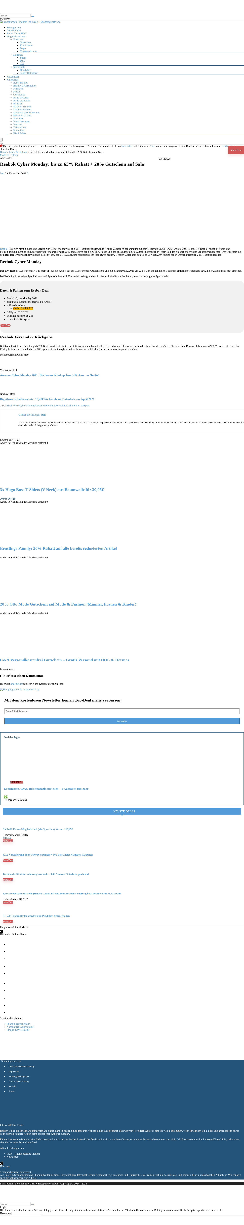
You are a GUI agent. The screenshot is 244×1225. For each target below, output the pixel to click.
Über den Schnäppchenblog (21, 1066)
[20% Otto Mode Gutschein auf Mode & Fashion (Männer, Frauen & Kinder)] (34, 597)
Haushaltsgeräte (21, 100)
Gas (22, 63)
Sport (86, 405)
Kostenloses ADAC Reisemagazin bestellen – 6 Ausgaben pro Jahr (46, 788)
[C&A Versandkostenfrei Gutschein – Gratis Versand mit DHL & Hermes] (34, 653)
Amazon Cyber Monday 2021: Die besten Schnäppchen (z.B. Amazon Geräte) (49, 375)
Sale (66, 405)
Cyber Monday (27, 405)
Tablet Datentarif (29, 73)
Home (3, 152)
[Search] (1, 143)
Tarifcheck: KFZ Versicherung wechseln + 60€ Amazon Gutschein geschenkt (46, 874)
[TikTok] (1, 931)
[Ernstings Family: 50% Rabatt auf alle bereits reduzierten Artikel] (34, 541)
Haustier (17, 103)
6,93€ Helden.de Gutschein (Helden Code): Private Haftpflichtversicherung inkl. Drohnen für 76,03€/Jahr (62, 893)
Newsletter (126, 146)
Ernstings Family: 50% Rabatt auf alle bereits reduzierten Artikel (58, 548)
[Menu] (1, 139)
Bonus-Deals (17, 33)
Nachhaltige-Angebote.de (20, 1026)
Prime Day (19, 130)
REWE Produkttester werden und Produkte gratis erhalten (36, 916)
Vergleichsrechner (16, 36)
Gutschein (40, 405)
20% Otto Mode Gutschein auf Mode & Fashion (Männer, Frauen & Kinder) (68, 604)
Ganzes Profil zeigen (29, 414)
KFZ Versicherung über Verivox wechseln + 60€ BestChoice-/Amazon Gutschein (48, 854)
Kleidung (50, 405)
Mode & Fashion (22, 109)
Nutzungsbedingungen (19, 1076)
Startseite (226, 146)
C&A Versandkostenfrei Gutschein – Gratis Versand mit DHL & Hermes (64, 660)
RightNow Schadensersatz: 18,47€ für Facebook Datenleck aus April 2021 (47, 399)
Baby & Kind (20, 82)
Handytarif (25, 70)
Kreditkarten (26, 45)
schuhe (71, 405)
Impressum (14, 1071)
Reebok (4, 248)
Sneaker (79, 405)
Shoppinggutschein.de (18, 1023)
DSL (22, 60)
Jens (2, 173)
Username (5, 1213)
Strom (23, 57)
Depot (23, 48)
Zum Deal (236, 150)
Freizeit (17, 91)
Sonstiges (18, 118)
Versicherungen (21, 121)
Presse (11, 1091)
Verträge (17, 124)
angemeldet (17, 683)
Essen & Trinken (22, 106)
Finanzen (18, 88)
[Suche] (32, 16)
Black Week (19, 133)
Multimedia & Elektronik (26, 112)
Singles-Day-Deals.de (18, 1029)
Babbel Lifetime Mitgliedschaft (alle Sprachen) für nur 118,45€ (38, 829)
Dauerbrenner (14, 30)
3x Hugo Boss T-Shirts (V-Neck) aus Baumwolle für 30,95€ (52, 489)
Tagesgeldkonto (28, 51)
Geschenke (19, 94)
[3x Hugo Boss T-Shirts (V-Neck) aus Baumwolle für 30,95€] (34, 482)
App (152, 146)
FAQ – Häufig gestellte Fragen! (23, 1153)
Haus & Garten (21, 97)
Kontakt (12, 1086)
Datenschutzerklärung (19, 1081)
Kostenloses (13, 76)
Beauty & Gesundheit (24, 85)
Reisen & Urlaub (22, 115)
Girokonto (25, 42)
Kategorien (12, 79)
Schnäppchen (14, 27)
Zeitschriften (19, 127)
